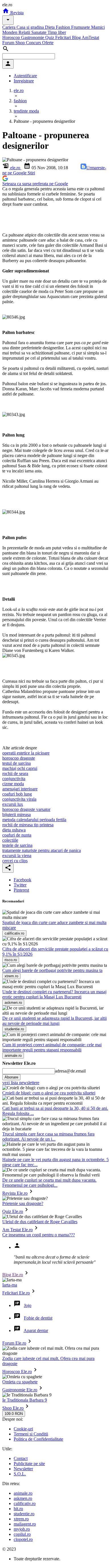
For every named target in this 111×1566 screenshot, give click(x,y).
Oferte (48, 42)
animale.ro (23, 1493)
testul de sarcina (16, 763)
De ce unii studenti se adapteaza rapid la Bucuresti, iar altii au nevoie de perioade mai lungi (54, 1021)
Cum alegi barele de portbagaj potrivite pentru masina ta (52, 970)
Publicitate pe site (29, 1463)
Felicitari (63, 37)
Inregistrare (24, 80)
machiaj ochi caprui (19, 768)
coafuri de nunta (16, 835)
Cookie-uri (23, 1428)
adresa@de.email (70, 1071)
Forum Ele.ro (14, 1343)
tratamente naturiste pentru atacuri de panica (41, 850)
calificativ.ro (25, 1503)
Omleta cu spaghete (20, 1381)
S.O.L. (20, 1473)
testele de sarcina (17, 845)
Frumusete (81, 27)
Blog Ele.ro (12, 1274)
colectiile (10, 840)
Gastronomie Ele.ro (19, 1389)
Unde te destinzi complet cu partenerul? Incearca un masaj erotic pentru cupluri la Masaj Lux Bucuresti (54, 994)
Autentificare (25, 75)
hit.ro (18, 1508)
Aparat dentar (36, 1330)
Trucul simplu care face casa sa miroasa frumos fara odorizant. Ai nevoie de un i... (48, 1136)
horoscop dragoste (18, 758)
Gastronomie (33, 37)
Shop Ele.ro (13, 1408)
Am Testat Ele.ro (17, 1229)
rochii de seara (15, 773)
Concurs (34, 42)
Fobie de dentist (38, 1318)
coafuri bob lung (17, 794)
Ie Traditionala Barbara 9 (24, 1400)
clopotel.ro (23, 1539)
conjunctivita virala (19, 799)
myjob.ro (22, 1529)
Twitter (20, 884)
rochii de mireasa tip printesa (28, 824)
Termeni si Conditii (31, 1434)
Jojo (27, 1305)
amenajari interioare (20, 788)
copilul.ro (22, 1534)
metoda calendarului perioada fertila (34, 819)
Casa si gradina (31, 27)
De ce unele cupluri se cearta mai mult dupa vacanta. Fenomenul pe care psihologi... (49, 1183)
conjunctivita (13, 778)
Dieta (50, 27)
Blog (77, 37)
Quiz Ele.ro (12, 1211)
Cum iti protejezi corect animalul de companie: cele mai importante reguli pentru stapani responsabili (52, 1047)
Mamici (98, 27)
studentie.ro (24, 1513)
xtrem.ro (21, 1518)
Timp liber (57, 32)
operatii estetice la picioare (26, 753)
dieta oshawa (14, 829)
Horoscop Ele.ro (17, 1371)
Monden (10, 32)
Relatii (24, 32)
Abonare (11, 1077)
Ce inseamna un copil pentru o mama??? (38, 1234)
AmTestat (90, 37)
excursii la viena (16, 855)
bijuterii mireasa (16, 814)
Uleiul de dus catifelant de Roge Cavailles (39, 1221)
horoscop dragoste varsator (26, 809)
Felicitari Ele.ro (16, 1292)
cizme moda (13, 783)
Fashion (63, 27)
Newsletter (23, 1468)
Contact (21, 1458)
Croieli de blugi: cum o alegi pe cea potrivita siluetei (48, 1092)
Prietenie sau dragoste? (22, 1203)
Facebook (22, 879)
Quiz (50, 37)
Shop (20, 42)
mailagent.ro (25, 1524)
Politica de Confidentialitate (38, 1439)
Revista (16, 12)
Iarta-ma (9, 1284)
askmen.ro (23, 1498)
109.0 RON (14, 1414)
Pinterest (21, 890)
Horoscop (11, 37)
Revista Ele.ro (15, 1193)
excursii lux (12, 804)
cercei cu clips (15, 860)
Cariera (9, 27)
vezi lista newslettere (20, 1082)
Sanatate (39, 32)
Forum (8, 42)
